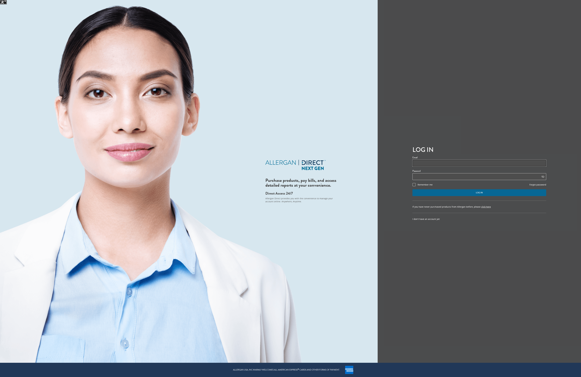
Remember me (425, 184)
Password (416, 171)
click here (486, 206)
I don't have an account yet (426, 219)
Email (415, 157)
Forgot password (537, 184)
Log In (479, 192)
